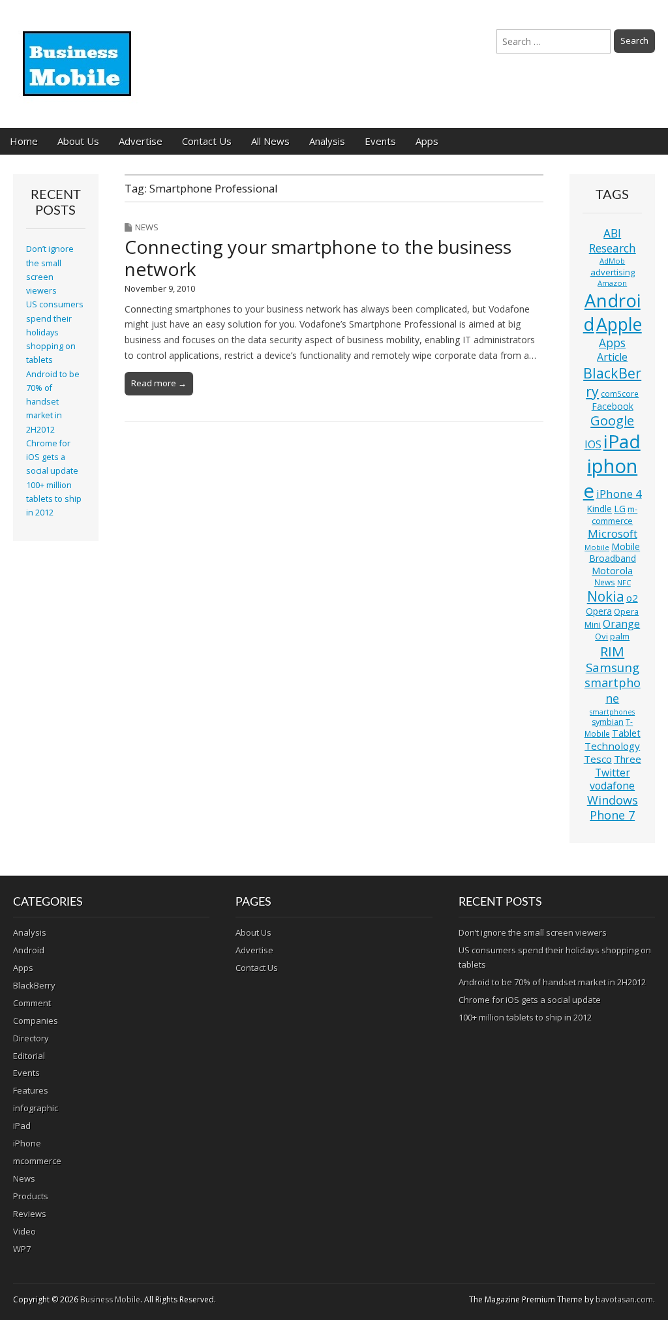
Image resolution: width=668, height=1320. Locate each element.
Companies (35, 1020)
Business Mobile (110, 1299)
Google (612, 420)
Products (30, 1196)
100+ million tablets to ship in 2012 (54, 499)
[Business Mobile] (78, 54)
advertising (612, 272)
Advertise (140, 140)
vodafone (612, 785)
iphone (610, 478)
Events (380, 140)
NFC (624, 582)
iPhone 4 (619, 493)
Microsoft (612, 533)
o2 (632, 597)
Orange (621, 624)
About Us (78, 140)
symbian (608, 722)
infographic (35, 1108)
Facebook (612, 406)
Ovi (601, 636)
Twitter (612, 772)
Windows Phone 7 (612, 807)
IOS (592, 444)
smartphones (612, 711)
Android (612, 312)
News (147, 227)
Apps (427, 140)
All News (270, 140)
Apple (619, 324)
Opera (599, 611)
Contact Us (207, 140)
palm (620, 636)
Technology (612, 745)
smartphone (612, 690)
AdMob (612, 261)
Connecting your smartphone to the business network (318, 257)
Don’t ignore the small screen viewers (533, 932)
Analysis (327, 140)
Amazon (612, 283)
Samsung (612, 667)
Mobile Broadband (615, 552)
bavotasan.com (624, 1299)
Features (30, 1090)
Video (24, 1231)
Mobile (596, 547)
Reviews (29, 1214)
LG (620, 508)
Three (627, 758)
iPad (622, 441)
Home (24, 140)
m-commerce (614, 515)
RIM (612, 651)
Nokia (605, 596)
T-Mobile (608, 727)
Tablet (626, 733)
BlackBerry (612, 382)
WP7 (22, 1249)
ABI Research (612, 240)
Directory (31, 1038)
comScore (620, 393)
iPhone (27, 1143)
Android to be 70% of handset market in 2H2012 (53, 402)
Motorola (612, 570)
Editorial (29, 1056)
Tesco (598, 758)
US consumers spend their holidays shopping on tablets (55, 332)
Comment (32, 1003)
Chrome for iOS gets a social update (52, 457)
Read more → (159, 383)
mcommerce (37, 1161)
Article (612, 357)
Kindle (599, 508)
